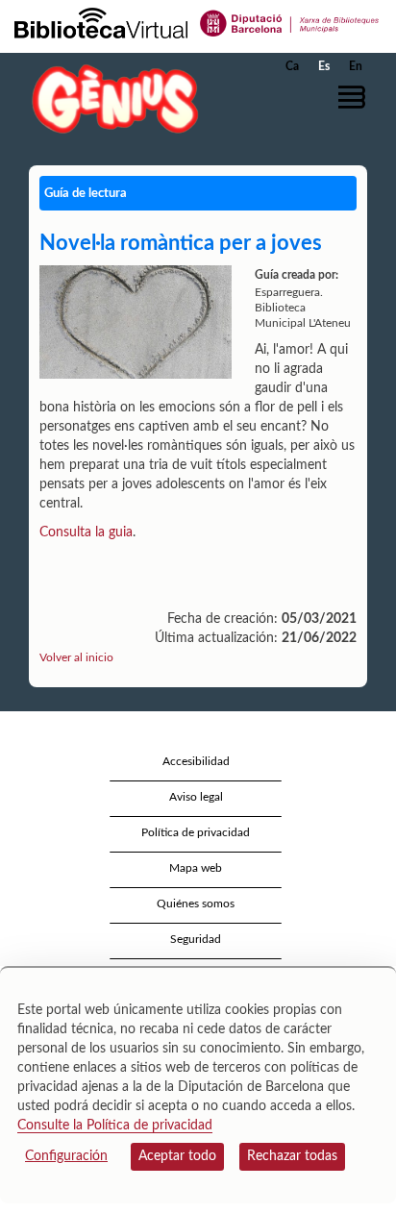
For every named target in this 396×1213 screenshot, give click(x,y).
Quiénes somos (196, 903)
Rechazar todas (292, 1156)
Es (324, 66)
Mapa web (195, 868)
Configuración (66, 1156)
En (355, 66)
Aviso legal (196, 797)
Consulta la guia (86, 532)
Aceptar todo (177, 1156)
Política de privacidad (195, 832)
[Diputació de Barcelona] (290, 22)
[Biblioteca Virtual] (100, 22)
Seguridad (195, 939)
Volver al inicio (76, 657)
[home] (110, 98)
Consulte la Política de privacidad (114, 1125)
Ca (292, 66)
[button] (355, 97)
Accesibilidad (196, 761)
